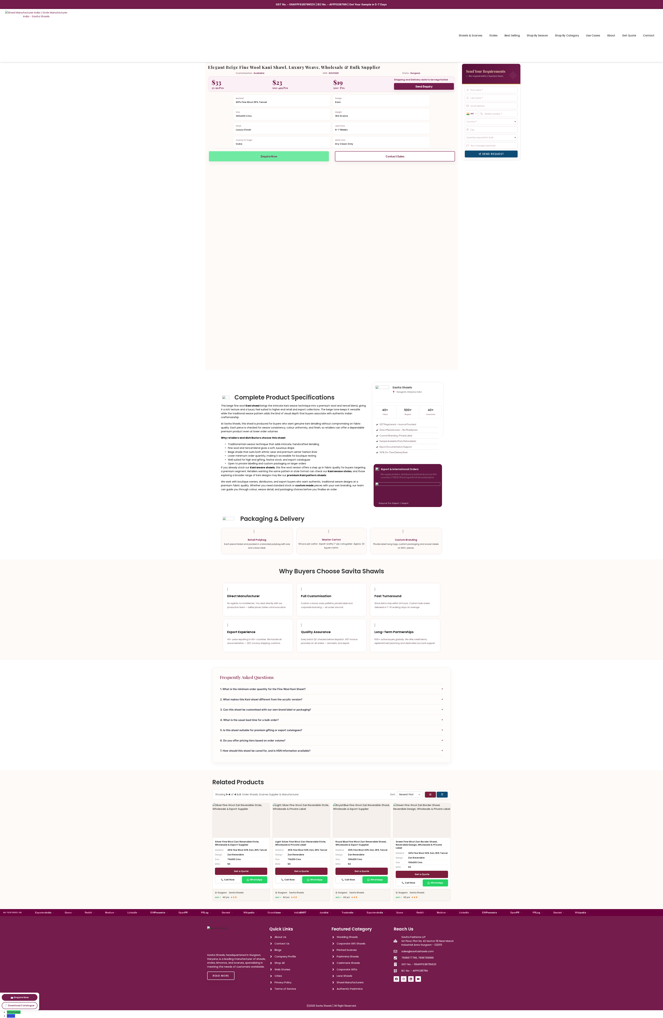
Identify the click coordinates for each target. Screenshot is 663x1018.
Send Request (493, 154)
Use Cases (593, 35)
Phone (11, 1016)
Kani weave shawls (262, 467)
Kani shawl (253, 405)
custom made (304, 485)
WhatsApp (256, 879)
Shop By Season (537, 35)
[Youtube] (418, 979)
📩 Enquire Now (20, 997)
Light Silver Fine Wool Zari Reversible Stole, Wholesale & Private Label (300, 843)
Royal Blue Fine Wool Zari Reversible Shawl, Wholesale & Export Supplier (360, 843)
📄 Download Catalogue (19, 1005)
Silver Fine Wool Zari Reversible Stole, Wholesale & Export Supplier (237, 843)
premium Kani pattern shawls (306, 475)
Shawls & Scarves (470, 35)
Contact (648, 35)
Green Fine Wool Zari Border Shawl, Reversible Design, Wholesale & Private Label (419, 845)
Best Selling (512, 35)
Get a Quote (241, 871)
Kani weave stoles (340, 471)
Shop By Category (567, 35)
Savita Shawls (324, 1005)
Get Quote (629, 35)
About (611, 35)
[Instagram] (403, 979)
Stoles (493, 35)
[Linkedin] (411, 979)
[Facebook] (396, 979)
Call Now (229, 879)
